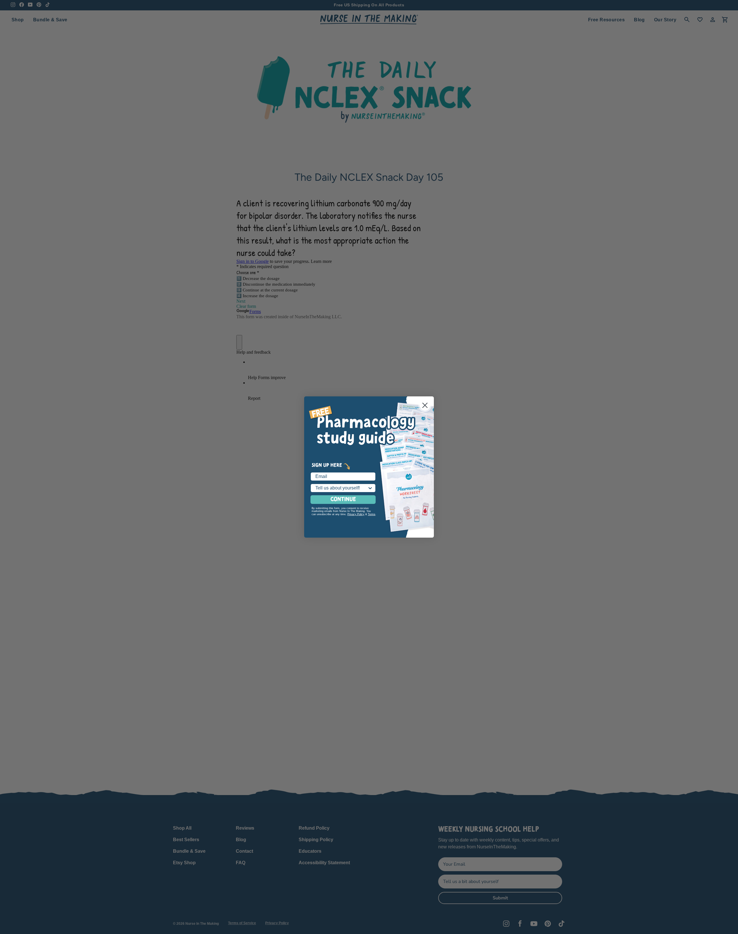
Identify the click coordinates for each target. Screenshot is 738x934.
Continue (343, 499)
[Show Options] (370, 488)
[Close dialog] (425, 405)
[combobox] (341, 488)
